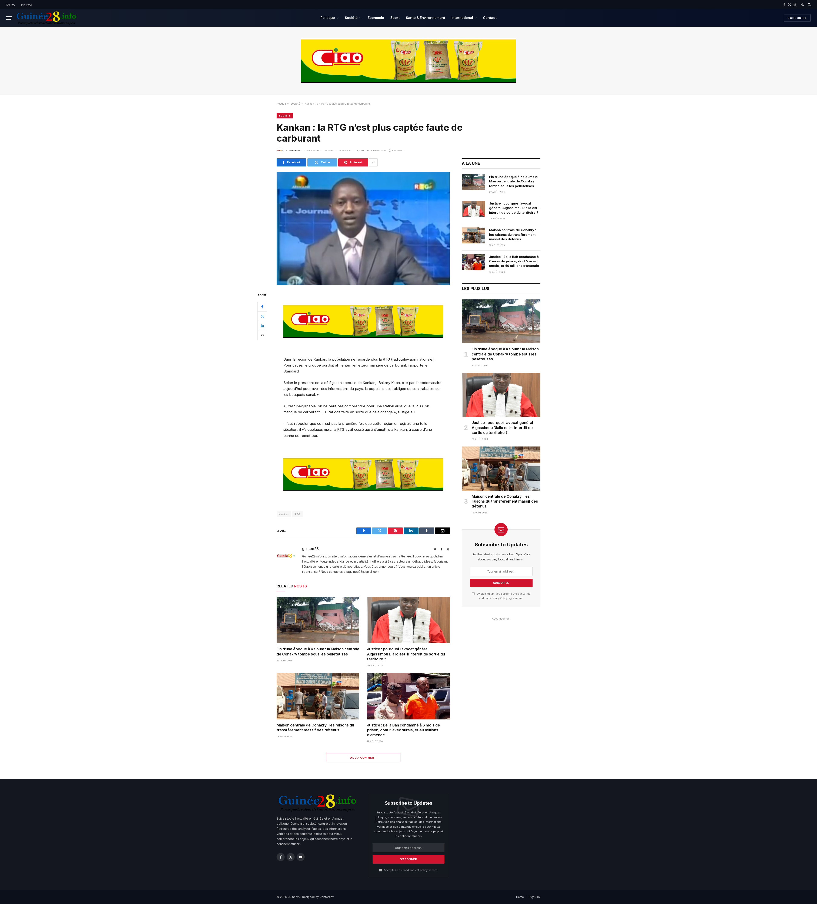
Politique (327, 18)
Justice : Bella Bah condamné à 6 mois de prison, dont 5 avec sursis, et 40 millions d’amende (403, 730)
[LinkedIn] (262, 326)
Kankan (284, 514)
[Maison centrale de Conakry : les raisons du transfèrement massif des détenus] (318, 696)
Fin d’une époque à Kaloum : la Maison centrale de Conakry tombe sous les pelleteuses (318, 651)
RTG (297, 514)
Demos (10, 4)
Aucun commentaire (373, 150)
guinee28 (295, 150)
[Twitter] (262, 316)
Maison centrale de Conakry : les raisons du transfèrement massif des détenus (315, 727)
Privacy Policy (499, 598)
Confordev (327, 896)
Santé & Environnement (425, 18)
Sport (395, 18)
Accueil (281, 103)
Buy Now (26, 4)
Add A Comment (363, 757)
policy (424, 870)
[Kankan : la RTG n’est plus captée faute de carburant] (363, 228)
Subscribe (797, 18)
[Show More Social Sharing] (373, 162)
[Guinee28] (46, 18)
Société (351, 18)
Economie (376, 18)
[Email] (262, 335)
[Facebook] (262, 307)
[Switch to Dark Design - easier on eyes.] (802, 4)
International (462, 18)
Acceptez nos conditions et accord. (410, 870)
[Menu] (9, 18)
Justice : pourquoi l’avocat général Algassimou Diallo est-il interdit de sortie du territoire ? (406, 654)
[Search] (809, 4)
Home (520, 896)
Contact (490, 18)
